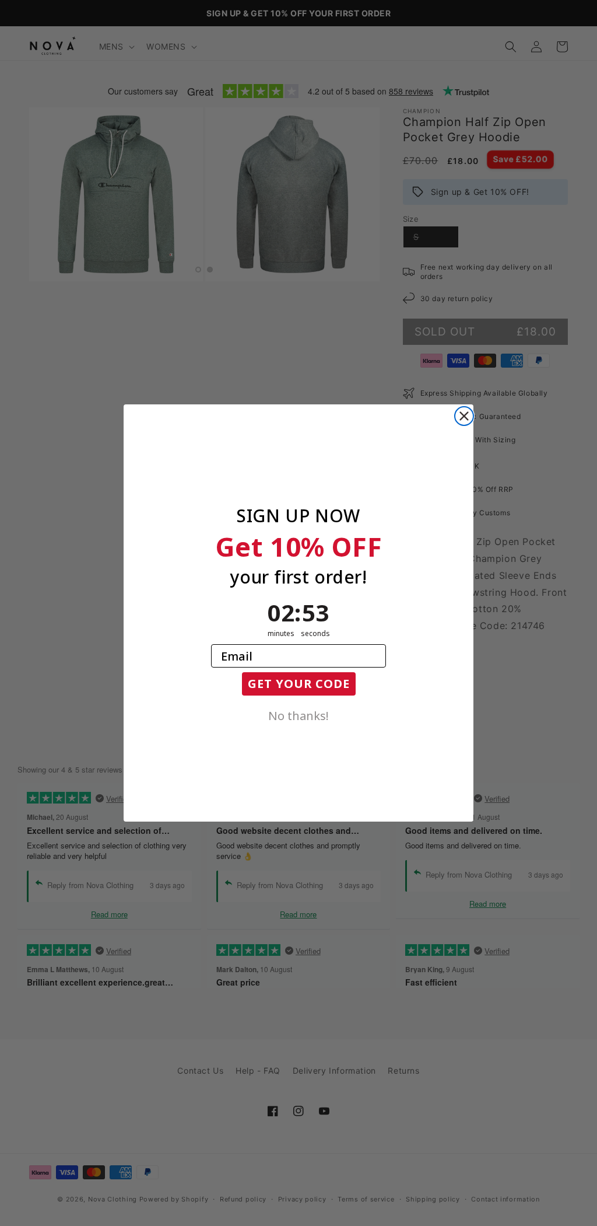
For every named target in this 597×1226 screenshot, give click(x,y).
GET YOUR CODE (299, 683)
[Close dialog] (464, 416)
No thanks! (298, 714)
